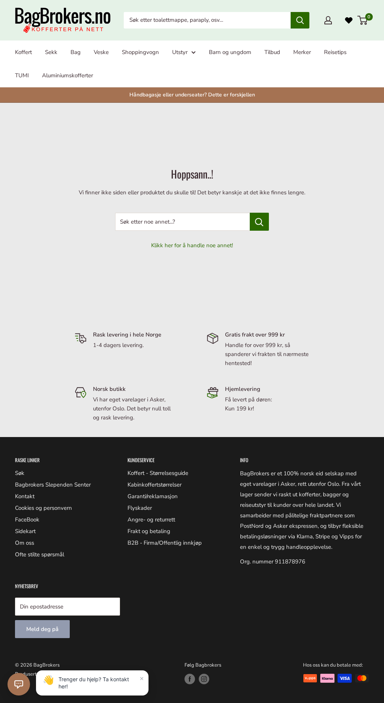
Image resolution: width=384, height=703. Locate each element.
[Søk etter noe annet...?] (259, 222)
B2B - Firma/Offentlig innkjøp (165, 543)
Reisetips (335, 52)
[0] (363, 20)
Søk (19, 473)
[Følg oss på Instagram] (204, 679)
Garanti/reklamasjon (153, 496)
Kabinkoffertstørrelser (155, 484)
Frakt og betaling (149, 531)
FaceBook (27, 519)
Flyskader (140, 508)
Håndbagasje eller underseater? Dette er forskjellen (192, 94)
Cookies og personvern (43, 508)
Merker (302, 52)
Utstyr (180, 52)
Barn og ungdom (230, 52)
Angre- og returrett (151, 519)
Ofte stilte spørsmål (39, 554)
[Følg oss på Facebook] (189, 679)
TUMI (22, 75)
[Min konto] (328, 20)
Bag (75, 52)
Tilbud (272, 52)
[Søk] (300, 20)
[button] (19, 684)
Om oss (24, 543)
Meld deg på (42, 629)
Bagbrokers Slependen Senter (53, 484)
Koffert (23, 52)
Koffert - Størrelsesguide (158, 473)
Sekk (51, 52)
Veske (101, 52)
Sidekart (25, 531)
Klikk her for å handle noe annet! (192, 245)
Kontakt (24, 496)
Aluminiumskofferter (67, 75)
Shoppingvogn (140, 52)
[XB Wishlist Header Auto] (349, 20)
